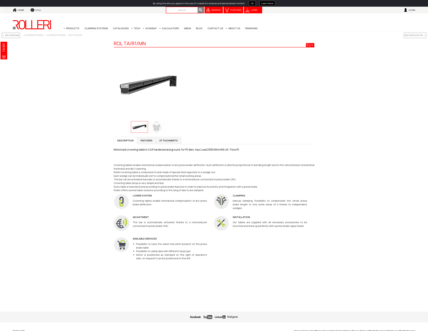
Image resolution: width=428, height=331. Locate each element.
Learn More (267, 3)
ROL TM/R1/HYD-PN (414, 35)
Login (412, 10)
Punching (236, 10)
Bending (216, 10)
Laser (254, 10)
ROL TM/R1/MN (12, 35)
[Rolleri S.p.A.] (32, 24)
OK (252, 3)
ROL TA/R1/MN (75, 35)
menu (4, 47)
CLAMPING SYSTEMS (33, 35)
